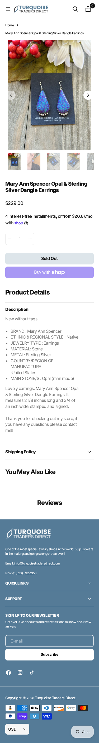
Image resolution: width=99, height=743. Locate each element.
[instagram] (20, 672)
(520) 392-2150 (26, 573)
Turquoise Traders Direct (55, 698)
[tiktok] (31, 672)
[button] (8, 9)
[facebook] (9, 672)
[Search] (75, 9)
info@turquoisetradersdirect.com (37, 563)
